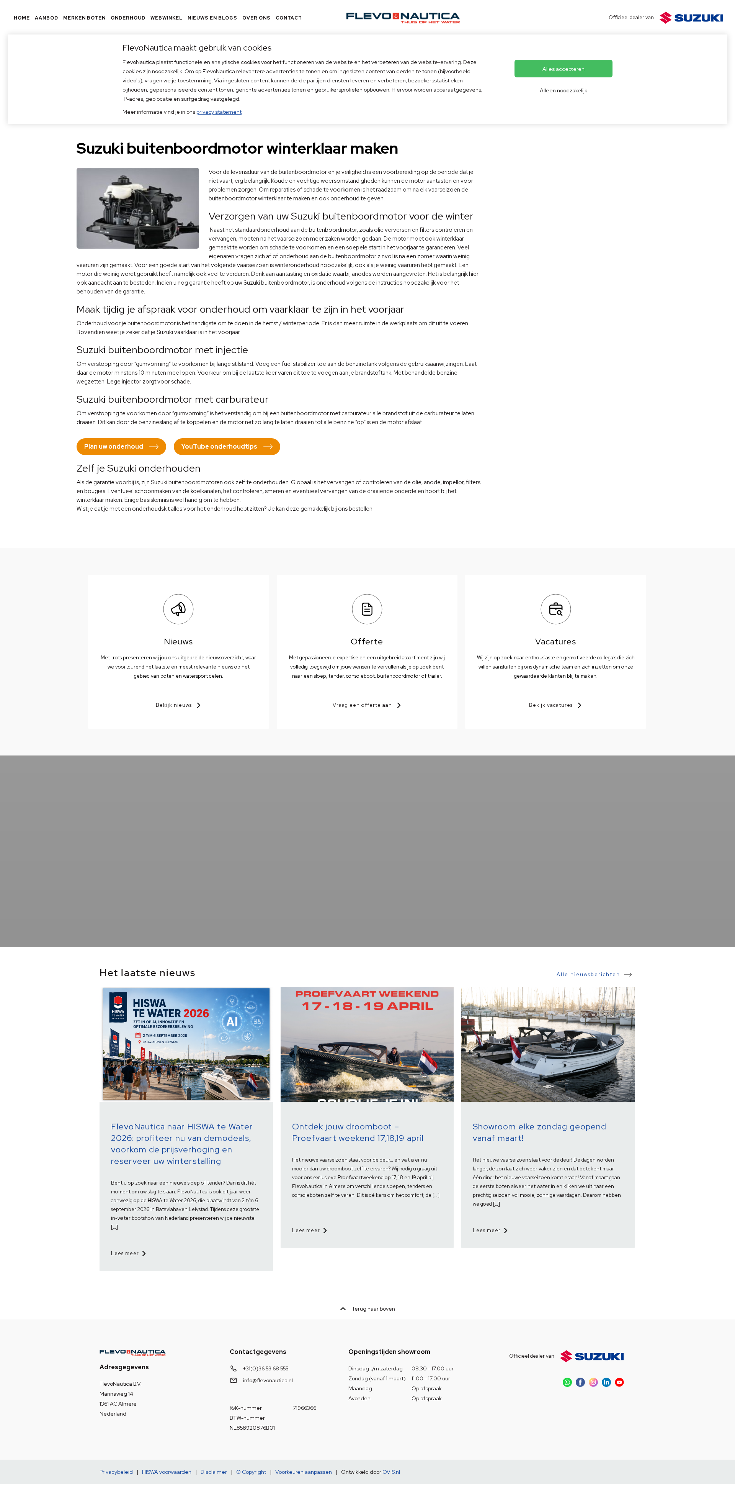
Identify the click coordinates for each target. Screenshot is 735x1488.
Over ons (256, 18)
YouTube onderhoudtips (219, 446)
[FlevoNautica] (403, 18)
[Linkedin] (606, 1382)
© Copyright (251, 1471)
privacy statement (219, 111)
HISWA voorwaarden (166, 1471)
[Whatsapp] (567, 1382)
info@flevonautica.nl (268, 1380)
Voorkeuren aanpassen (303, 1471)
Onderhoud (128, 18)
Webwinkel (166, 18)
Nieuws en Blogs (212, 18)
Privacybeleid (116, 1471)
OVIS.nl (391, 1471)
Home (22, 18)
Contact (289, 18)
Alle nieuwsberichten (588, 974)
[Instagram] (593, 1382)
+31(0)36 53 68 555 (265, 1368)
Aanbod (46, 18)
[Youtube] (619, 1382)
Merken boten (84, 18)
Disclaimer (214, 1471)
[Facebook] (580, 1382)
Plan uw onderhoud (113, 446)
